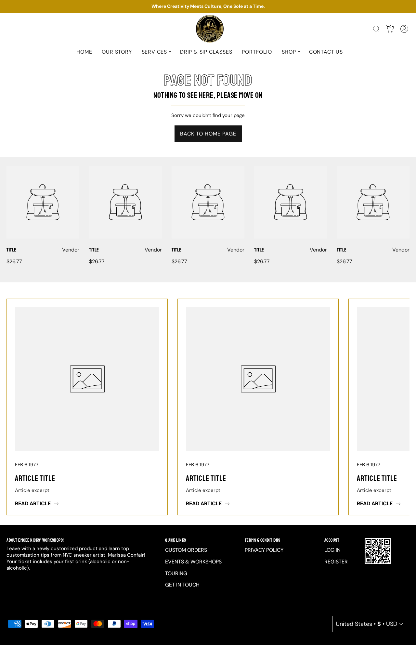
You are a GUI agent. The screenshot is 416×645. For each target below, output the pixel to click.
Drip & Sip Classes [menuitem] (206, 51)
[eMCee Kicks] (42, 202)
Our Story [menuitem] (117, 51)
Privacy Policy (264, 550)
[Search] (376, 28)
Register (336, 561)
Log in (332, 550)
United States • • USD (366, 624)
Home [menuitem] (84, 51)
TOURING (176, 573)
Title (11, 250)
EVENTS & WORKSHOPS (193, 561)
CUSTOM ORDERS (186, 550)
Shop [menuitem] (289, 51)
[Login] (404, 29)
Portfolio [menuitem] (257, 51)
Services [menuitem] (154, 51)
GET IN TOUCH (182, 584)
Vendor (70, 249)
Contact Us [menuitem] (326, 51)
